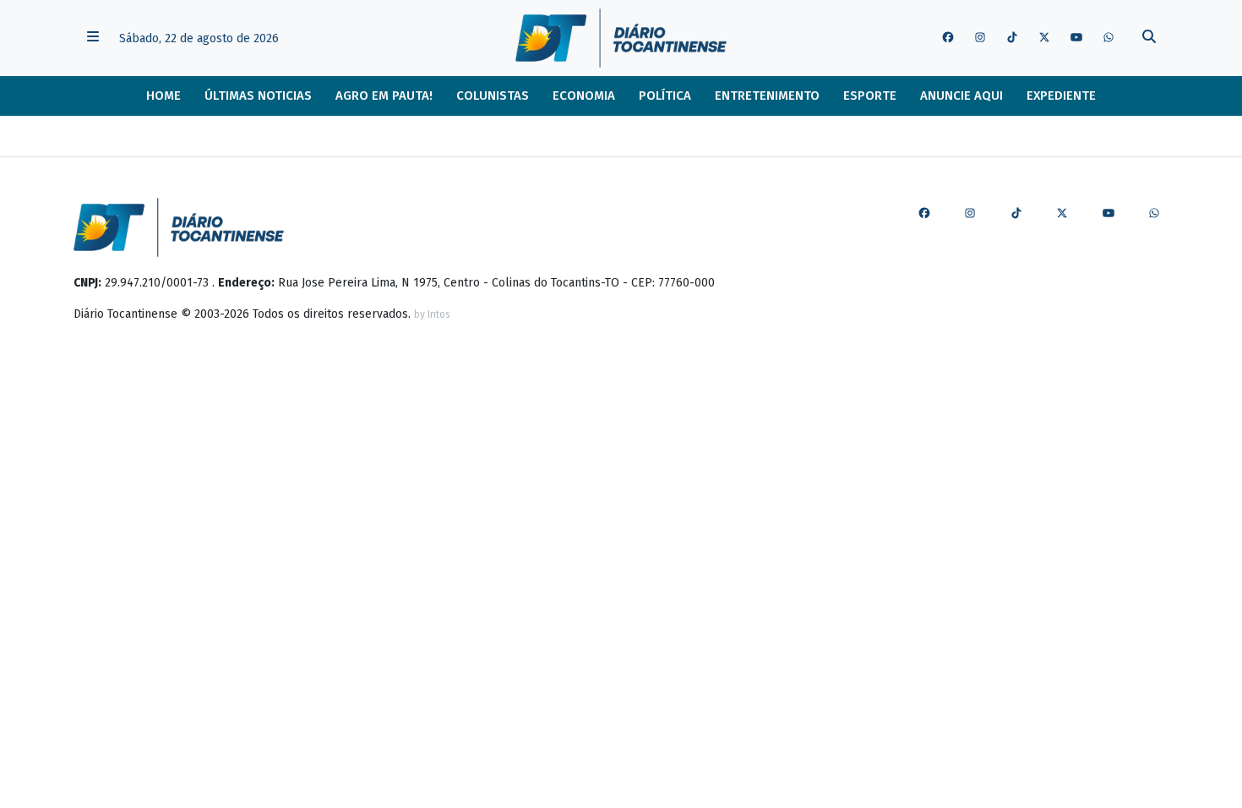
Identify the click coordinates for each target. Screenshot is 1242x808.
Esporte (869, 95)
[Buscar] (1149, 38)
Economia (584, 95)
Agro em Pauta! (384, 95)
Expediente (1061, 95)
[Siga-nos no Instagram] (980, 38)
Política (665, 95)
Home (163, 95)
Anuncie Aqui (961, 95)
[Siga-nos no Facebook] (948, 38)
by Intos (432, 314)
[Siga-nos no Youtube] (1076, 38)
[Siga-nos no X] (1044, 38)
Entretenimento (767, 95)
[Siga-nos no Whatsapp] (1108, 38)
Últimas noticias (258, 95)
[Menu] (93, 38)
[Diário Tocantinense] (620, 38)
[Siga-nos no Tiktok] (1012, 38)
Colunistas (492, 95)
